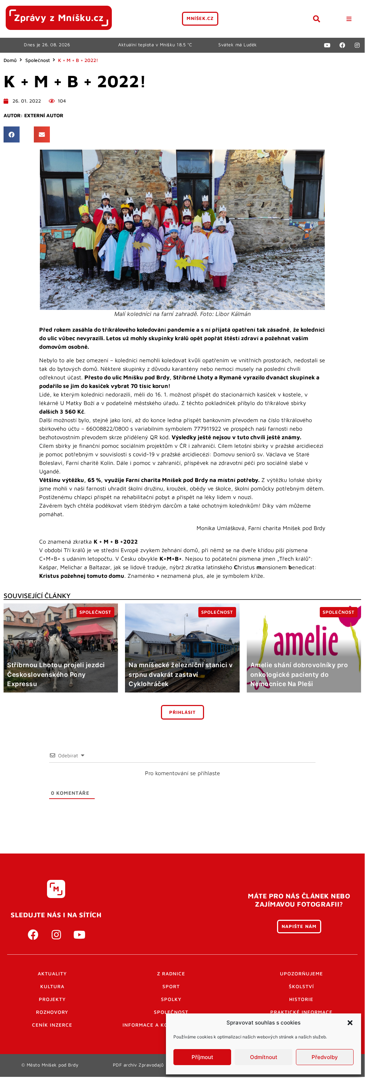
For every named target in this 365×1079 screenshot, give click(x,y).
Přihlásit (182, 712)
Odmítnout (263, 1057)
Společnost (37, 60)
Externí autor (43, 115)
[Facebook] (342, 45)
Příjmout (202, 1057)
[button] (350, 1022)
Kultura (52, 986)
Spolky (171, 999)
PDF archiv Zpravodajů (138, 1065)
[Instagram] (357, 45)
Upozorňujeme (301, 973)
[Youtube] (327, 45)
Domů (10, 60)
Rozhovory (52, 1012)
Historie (301, 999)
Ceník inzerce (52, 1025)
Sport (171, 986)
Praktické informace (301, 1012)
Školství (301, 986)
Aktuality (52, 973)
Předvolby (325, 1057)
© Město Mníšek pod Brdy (50, 1065)
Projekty (52, 999)
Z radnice (171, 973)
